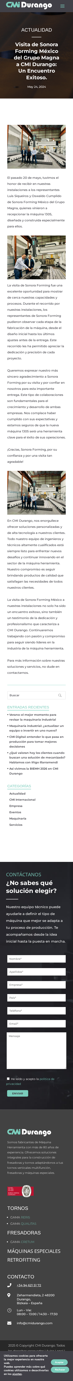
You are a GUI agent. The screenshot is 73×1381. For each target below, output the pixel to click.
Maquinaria (17, 818)
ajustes (17, 1374)
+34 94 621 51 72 (29, 1285)
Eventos (15, 812)
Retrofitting (23, 1259)
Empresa (16, 806)
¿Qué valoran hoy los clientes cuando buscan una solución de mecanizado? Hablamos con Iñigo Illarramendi (37, 757)
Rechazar (60, 1369)
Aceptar (59, 1362)
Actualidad (17, 793)
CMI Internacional (22, 799)
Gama (20, 1217)
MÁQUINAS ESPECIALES (33, 1251)
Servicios (15, 825)
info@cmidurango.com (35, 1323)
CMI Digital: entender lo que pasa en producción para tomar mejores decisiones (36, 741)
